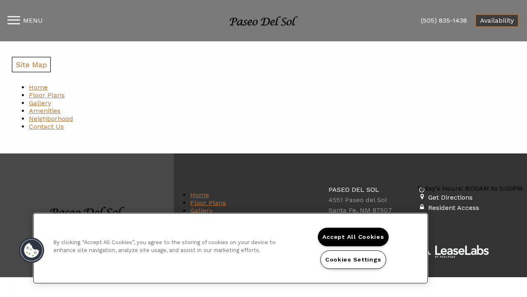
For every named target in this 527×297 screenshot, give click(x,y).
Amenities (45, 111)
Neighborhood (51, 119)
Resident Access (453, 208)
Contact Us (46, 126)
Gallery (40, 103)
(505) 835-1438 (444, 20)
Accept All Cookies (353, 236)
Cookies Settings (353, 259)
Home (38, 87)
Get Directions (450, 197)
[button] (32, 250)
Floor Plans (47, 95)
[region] (230, 248)
